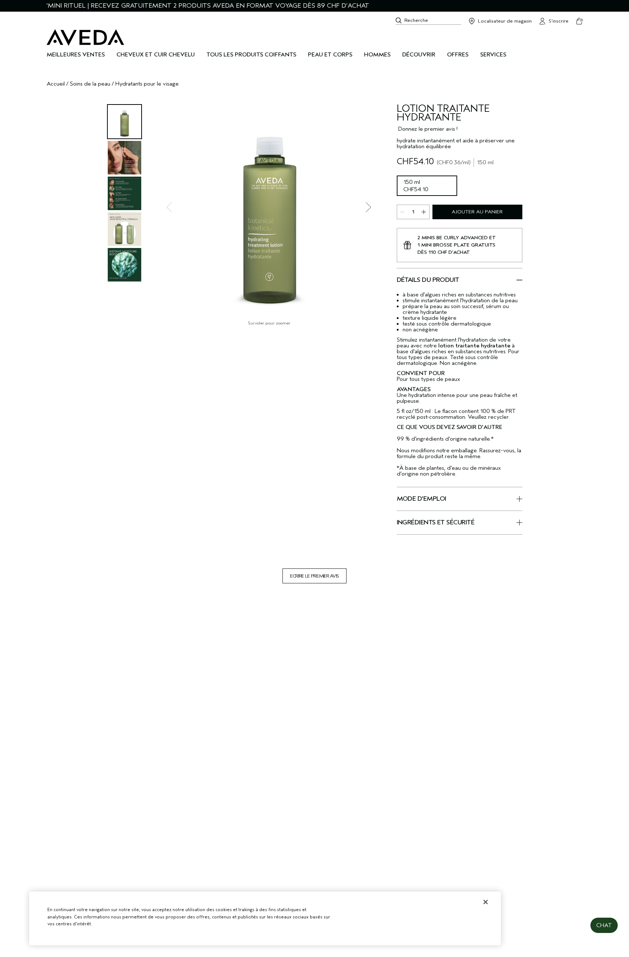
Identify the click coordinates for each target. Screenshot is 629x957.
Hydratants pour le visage (147, 84)
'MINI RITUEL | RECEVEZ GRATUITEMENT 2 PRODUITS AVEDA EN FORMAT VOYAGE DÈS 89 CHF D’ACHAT (208, 5)
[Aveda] (85, 37)
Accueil (56, 84)
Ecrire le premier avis (314, 576)
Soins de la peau (90, 84)
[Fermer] (486, 902)
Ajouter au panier (477, 212)
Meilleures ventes (76, 54)
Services (493, 54)
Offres (457, 54)
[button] (604, 925)
